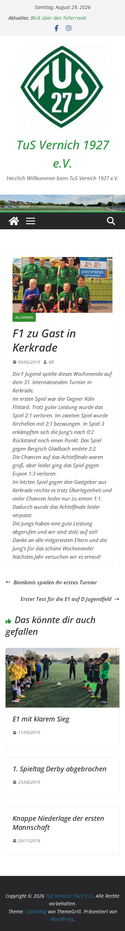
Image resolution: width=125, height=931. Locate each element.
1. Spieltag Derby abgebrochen (59, 768)
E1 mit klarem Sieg (40, 719)
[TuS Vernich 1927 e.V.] (14, 221)
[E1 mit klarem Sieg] (62, 652)
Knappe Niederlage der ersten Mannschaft (58, 823)
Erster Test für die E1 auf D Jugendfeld (65, 598)
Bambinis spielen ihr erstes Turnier (55, 582)
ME (51, 362)
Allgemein (24, 317)
